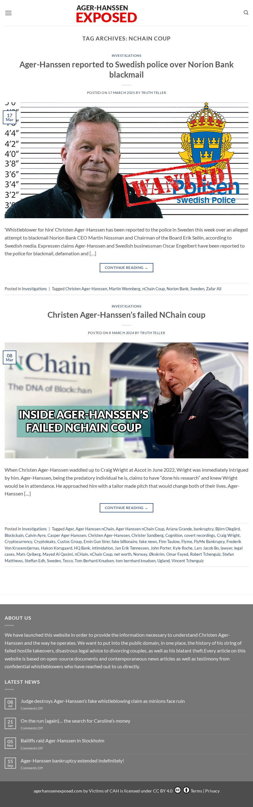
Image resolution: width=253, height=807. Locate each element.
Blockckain (14, 535)
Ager (69, 528)
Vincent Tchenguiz (188, 560)
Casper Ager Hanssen (67, 535)
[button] (8, 12)
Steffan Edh (35, 560)
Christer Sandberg (147, 535)
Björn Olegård (227, 528)
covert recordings (199, 535)
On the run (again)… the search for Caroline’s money (75, 721)
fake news (148, 541)
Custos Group (69, 541)
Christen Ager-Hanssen (86, 288)
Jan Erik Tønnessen (132, 548)
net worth (122, 554)
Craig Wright (228, 535)
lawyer (226, 548)
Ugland (163, 560)
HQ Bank (82, 548)
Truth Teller (153, 93)
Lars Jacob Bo (206, 548)
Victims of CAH (104, 790)
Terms (196, 790)
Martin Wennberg (124, 288)
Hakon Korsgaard (56, 548)
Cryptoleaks (45, 541)
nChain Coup (153, 288)
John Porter (161, 548)
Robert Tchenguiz (205, 554)
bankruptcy (204, 528)
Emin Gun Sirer (97, 541)
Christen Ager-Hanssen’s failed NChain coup (126, 314)
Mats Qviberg (28, 554)
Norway (140, 554)
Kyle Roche (183, 548)
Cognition (173, 535)
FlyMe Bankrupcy (209, 541)
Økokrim (156, 554)
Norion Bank (178, 288)
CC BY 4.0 (163, 790)
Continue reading (126, 267)
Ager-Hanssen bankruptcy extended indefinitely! (72, 760)
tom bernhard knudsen (136, 560)
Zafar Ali (213, 288)
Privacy (212, 790)
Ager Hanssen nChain (95, 528)
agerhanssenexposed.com (58, 790)
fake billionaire (124, 541)
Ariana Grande (179, 528)
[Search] (246, 13)
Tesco (68, 560)
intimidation (102, 548)
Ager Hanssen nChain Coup (140, 528)
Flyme (186, 541)
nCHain (81, 554)
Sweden (197, 288)
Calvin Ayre (35, 535)
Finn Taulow (169, 541)
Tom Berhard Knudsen (94, 560)
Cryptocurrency (18, 541)
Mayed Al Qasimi (58, 554)
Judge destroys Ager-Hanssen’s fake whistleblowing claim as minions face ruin (103, 701)
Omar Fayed (177, 554)
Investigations (127, 55)
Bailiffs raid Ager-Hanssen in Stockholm (62, 740)
